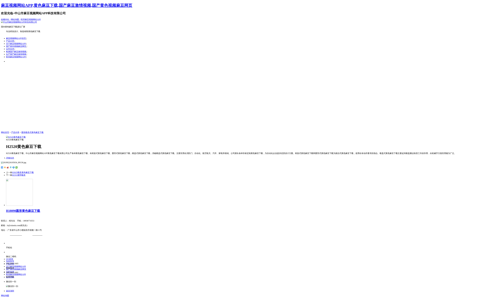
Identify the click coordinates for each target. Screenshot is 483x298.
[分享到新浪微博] (8, 167)
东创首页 (10, 261)
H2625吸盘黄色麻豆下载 (23, 172)
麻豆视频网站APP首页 (16, 38)
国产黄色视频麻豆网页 (16, 46)
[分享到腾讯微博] (11, 167)
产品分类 (10, 41)
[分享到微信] (16, 167)
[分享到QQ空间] (5, 167)
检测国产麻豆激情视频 (16, 51)
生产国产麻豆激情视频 (16, 54)
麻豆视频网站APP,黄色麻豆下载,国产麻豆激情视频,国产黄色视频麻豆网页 (66, 5)
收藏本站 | (5, 19)
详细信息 (10, 158)
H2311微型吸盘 (19, 175)
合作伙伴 (10, 49)
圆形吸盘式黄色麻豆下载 (32, 132)
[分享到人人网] (14, 167)
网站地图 (5, 295)
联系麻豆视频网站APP (31, 19)
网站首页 (5, 132)
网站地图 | (15, 19)
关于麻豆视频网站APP (16, 44)
